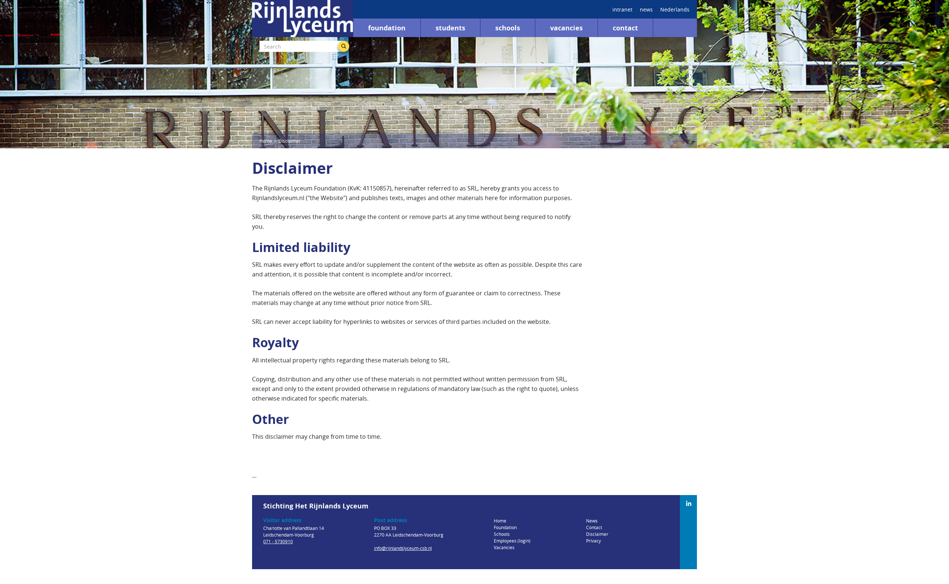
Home (265, 141)
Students (450, 28)
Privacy (593, 541)
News (592, 521)
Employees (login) (512, 541)
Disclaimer (597, 534)
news (646, 9)
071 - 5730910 (278, 541)
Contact (625, 28)
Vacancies (566, 28)
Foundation (387, 28)
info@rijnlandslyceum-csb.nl (403, 548)
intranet (622, 9)
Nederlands (675, 9)
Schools (507, 28)
